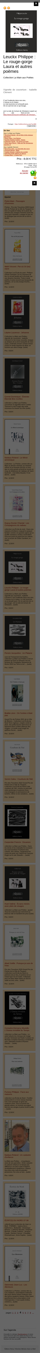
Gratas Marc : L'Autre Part (13, 155)
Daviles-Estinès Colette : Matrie (15, 140)
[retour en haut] (35, 177)
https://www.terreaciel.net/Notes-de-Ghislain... (19, 115)
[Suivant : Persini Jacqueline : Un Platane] (8, 7)
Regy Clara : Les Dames (13, 138)
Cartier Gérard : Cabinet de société (16, 152)
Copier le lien (31, 126)
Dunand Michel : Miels (12, 150)
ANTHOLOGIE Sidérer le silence (15, 153)
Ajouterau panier (24, 172)
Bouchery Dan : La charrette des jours (17, 149)
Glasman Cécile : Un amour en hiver (17, 141)
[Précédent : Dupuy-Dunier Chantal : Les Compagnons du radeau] (5, 7)
